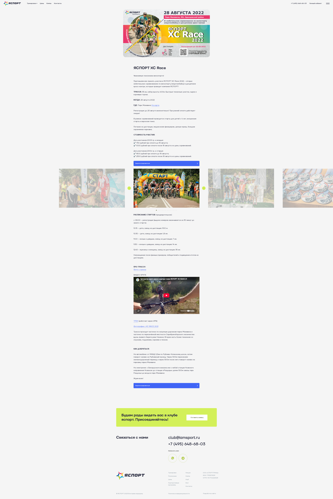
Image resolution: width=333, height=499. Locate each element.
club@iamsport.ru (184, 437)
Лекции (188, 473)
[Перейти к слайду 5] (162, 210)
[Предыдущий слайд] (129, 188)
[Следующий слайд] (204, 188)
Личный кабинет (315, 3)
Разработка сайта (209, 493)
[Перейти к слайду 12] (173, 210)
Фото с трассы (140, 269)
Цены (42, 3)
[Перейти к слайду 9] (168, 210)
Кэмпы (48, 3)
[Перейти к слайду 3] (159, 210)
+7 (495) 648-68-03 (299, 3)
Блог (187, 483)
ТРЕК (136, 321)
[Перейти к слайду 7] (165, 210)
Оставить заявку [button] (197, 418)
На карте (155, 105)
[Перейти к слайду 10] (170, 210)
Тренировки (31, 3)
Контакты (57, 3)
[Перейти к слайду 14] (176, 210)
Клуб (187, 479)
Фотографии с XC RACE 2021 (146, 326)
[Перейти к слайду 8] (167, 210)
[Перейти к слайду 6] (164, 210)
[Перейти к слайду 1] (156, 210)
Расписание (172, 476)
